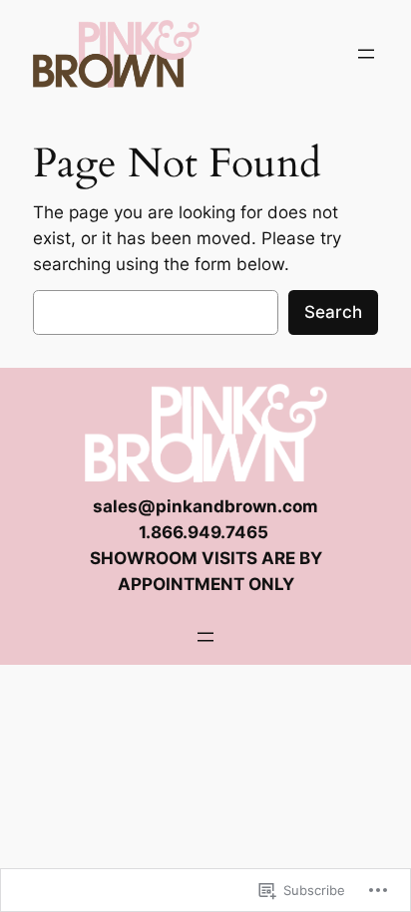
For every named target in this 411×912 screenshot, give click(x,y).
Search (333, 312)
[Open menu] (366, 54)
